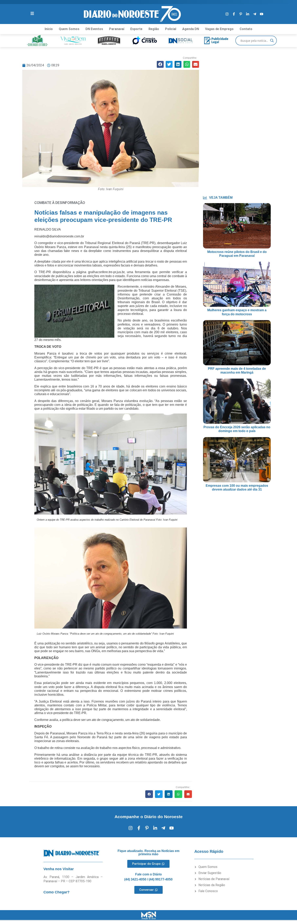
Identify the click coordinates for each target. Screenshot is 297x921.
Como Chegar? (56, 892)
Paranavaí (116, 29)
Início (49, 29)
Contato (246, 29)
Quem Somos (69, 29)
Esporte (136, 29)
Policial (170, 29)
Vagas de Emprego (219, 29)
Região (153, 29)
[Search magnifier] (272, 40)
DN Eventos (94, 29)
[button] (160, 64)
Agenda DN (190, 29)
